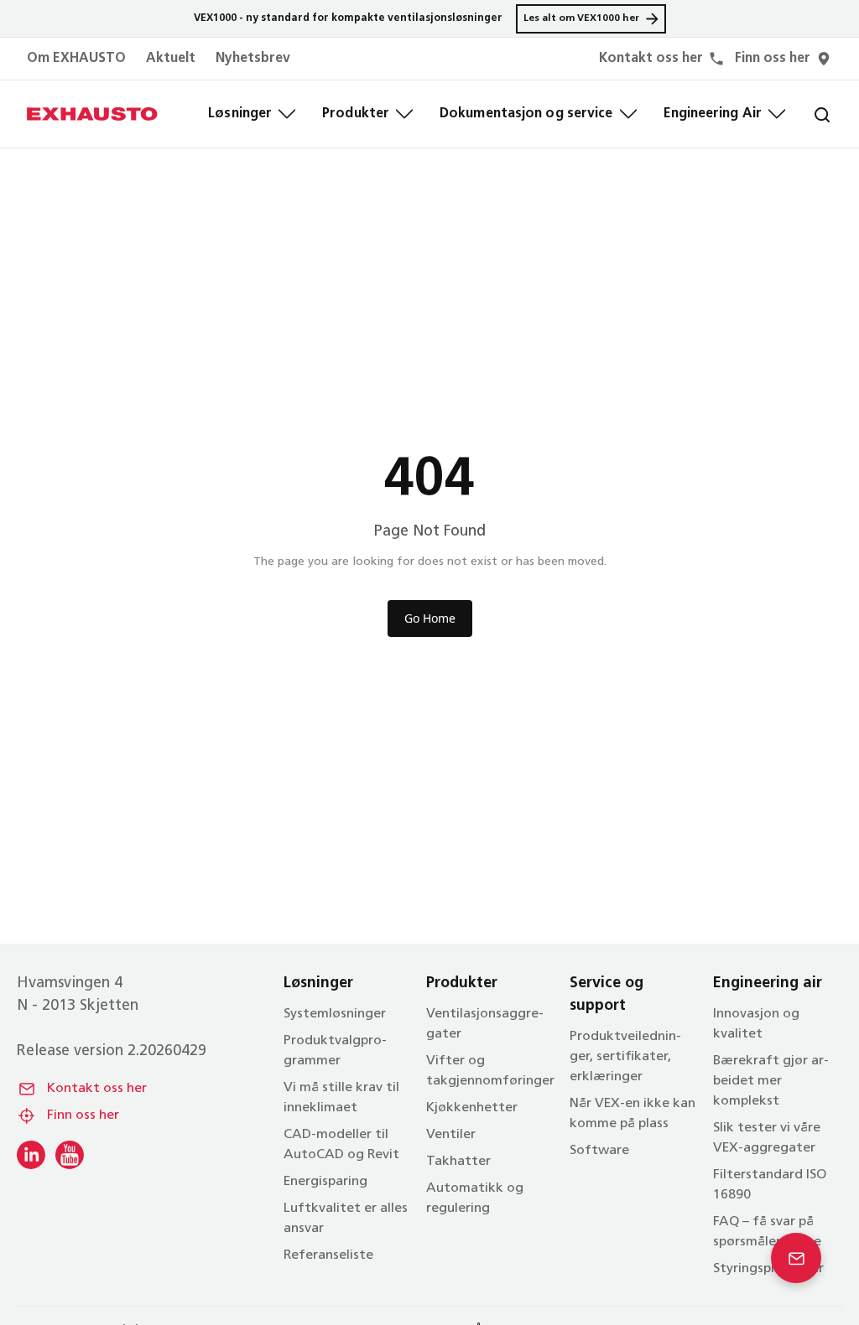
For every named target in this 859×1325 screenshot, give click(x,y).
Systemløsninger (335, 1014)
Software (599, 1150)
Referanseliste (328, 1255)
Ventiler (451, 1134)
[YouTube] (69, 1155)
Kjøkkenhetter (472, 1108)
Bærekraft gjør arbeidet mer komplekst (771, 1081)
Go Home (430, 618)
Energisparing (325, 1181)
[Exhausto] (92, 114)
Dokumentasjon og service (526, 114)
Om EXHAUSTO (76, 58)
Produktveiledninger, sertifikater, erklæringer (625, 1057)
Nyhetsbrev (253, 58)
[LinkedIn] (31, 1155)
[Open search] (808, 114)
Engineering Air (713, 114)
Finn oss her (83, 1115)
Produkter (355, 114)
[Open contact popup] (796, 1258)
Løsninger (240, 114)
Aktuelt (170, 58)
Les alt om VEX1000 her (581, 18)
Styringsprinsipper (768, 1269)
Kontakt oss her (97, 1088)
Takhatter (458, 1161)
